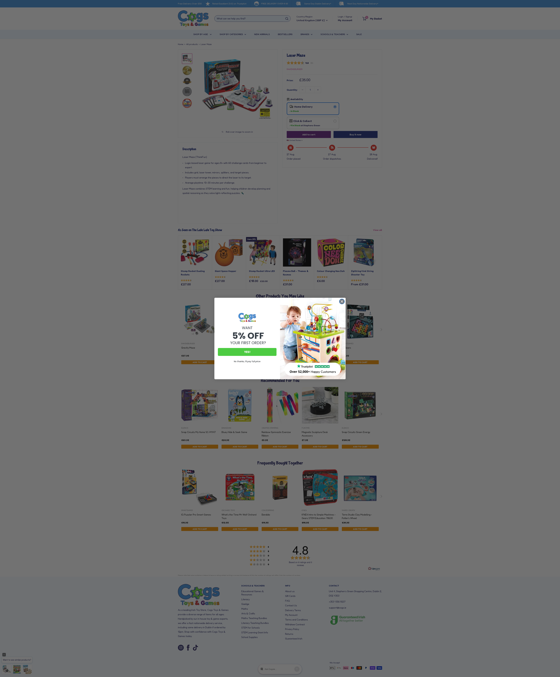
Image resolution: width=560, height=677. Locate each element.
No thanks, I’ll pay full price (247, 361)
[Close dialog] (341, 301)
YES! (247, 352)
